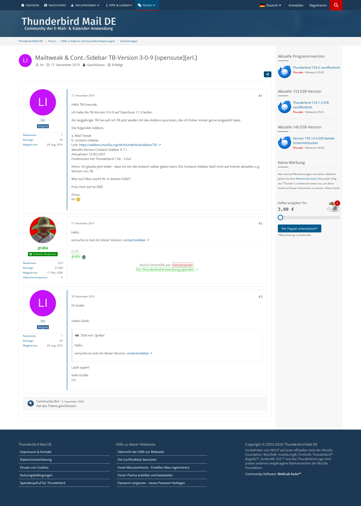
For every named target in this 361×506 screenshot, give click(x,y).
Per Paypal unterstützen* (300, 228)
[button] (271, 5)
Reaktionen (29, 135)
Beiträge (28, 140)
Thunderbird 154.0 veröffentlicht (316, 67)
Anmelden (296, 5)
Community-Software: (273, 474)
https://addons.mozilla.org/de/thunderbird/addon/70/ (118, 145)
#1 (261, 96)
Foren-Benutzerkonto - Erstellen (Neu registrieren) (153, 467)
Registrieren (318, 5)
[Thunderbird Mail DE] (180, 24)
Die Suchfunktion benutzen (137, 459)
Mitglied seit (30, 145)
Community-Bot (47, 401)
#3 (261, 296)
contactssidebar (134, 240)
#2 (261, 223)
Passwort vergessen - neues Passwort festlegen (151, 483)
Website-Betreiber (306, 178)
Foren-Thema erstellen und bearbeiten (145, 475)
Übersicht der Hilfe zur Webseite (141, 452)
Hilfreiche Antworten (35, 277)
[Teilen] (267, 74)
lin (42, 65)
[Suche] (336, 5)
